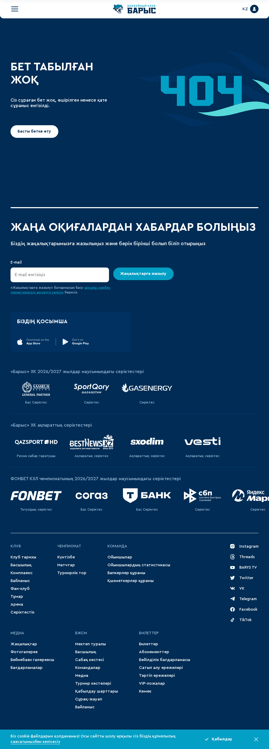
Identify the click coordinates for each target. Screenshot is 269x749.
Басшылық (21, 565)
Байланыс (20, 581)
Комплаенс (22, 573)
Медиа (81, 675)
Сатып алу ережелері (161, 668)
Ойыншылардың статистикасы (138, 565)
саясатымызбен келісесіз (35, 742)
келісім (58, 292)
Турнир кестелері (93, 683)
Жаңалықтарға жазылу (144, 274)
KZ (245, 9)
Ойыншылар (119, 557)
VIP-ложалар (152, 683)
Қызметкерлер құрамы (130, 581)
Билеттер (149, 633)
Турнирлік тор (71, 573)
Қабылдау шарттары (96, 691)
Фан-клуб (20, 588)
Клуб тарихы (23, 557)
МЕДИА (17, 633)
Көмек (145, 691)
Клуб (16, 546)
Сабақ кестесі (89, 660)
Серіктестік (22, 612)
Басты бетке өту (34, 131)
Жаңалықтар (24, 644)
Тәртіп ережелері (157, 675)
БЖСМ (81, 633)
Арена (17, 604)
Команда (117, 546)
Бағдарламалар (27, 668)
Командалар (87, 668)
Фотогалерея (24, 652)
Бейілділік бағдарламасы (164, 660)
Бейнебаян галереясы (32, 660)
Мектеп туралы (90, 644)
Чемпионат (69, 546)
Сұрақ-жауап (88, 699)
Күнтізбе (66, 557)
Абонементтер (154, 652)
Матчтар (66, 565)
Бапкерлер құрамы (126, 573)
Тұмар (17, 596)
